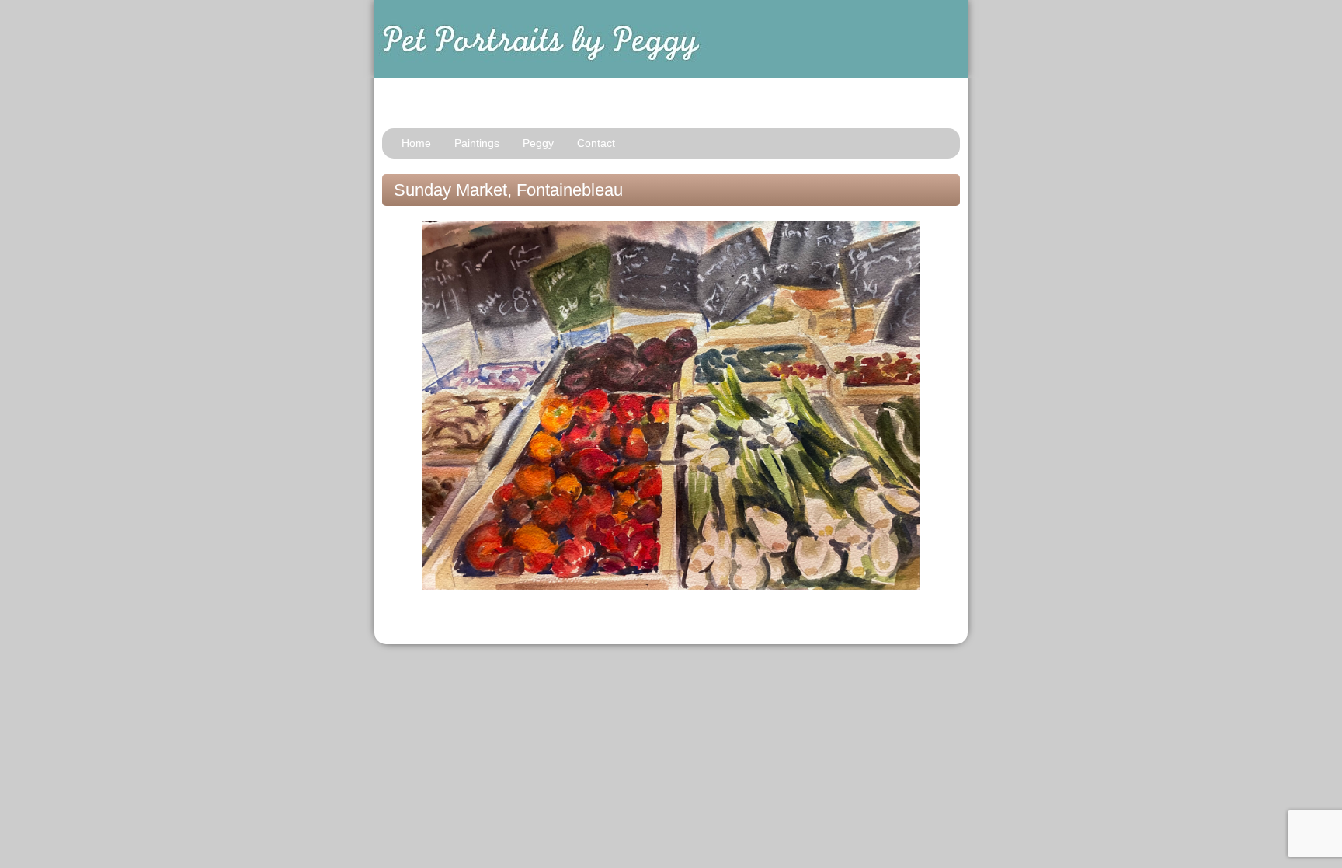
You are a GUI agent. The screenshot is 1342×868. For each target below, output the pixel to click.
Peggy (538, 143)
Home (416, 143)
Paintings (476, 143)
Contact (596, 143)
